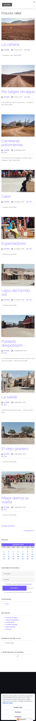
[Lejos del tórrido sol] (18, 276)
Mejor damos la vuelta (14, 500)
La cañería (10, 44)
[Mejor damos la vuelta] (18, 483)
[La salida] (18, 382)
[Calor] (18, 182)
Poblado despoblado (12, 343)
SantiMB (6, 50)
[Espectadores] (18, 229)
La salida (9, 397)
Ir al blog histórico (29, 530)
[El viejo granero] (18, 434)
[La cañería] (18, 30)
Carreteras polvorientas (12, 143)
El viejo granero (14, 448)
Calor (6, 196)
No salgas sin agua (17, 91)
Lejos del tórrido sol (15, 292)
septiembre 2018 (18, 545)
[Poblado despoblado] (18, 327)
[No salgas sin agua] (18, 77)
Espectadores (13, 243)
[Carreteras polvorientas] (18, 126)
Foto (28, 50)
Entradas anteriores (8, 526)
